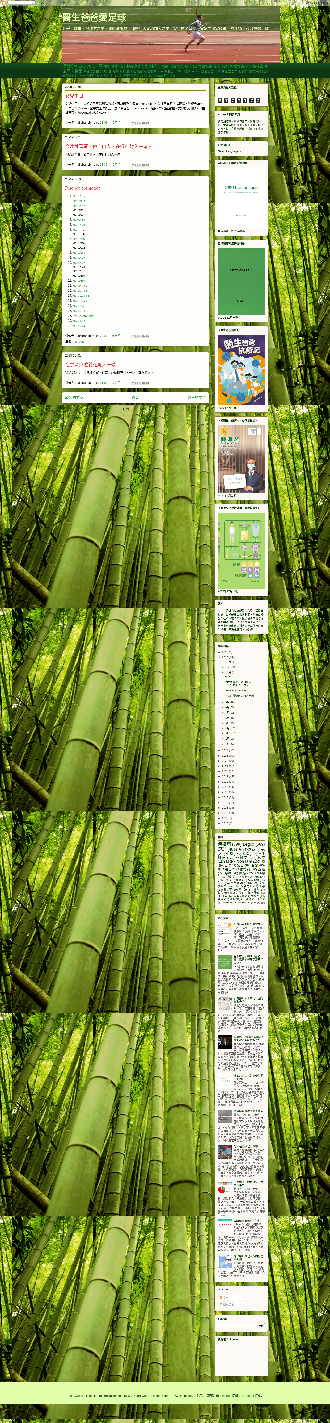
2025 (225, 657)
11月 (228, 667)
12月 (228, 661)
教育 (245, 71)
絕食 (119, 75)
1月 (227, 743)
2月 (227, 738)
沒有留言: (118, 122)
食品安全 (207, 71)
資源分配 (106, 71)
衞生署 (169, 71)
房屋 (166, 75)
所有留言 (228, 1304)
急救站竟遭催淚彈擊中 (247, 1146)
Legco (84, 66)
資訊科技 (149, 66)
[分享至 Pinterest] (147, 123)
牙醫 (185, 71)
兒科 (265, 71)
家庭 (137, 66)
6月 (227, 717)
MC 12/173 (79, 201)
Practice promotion (83, 188)
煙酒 (113, 75)
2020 (225, 771)
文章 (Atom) (140, 409)
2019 (225, 776)
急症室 (226, 71)
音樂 (225, 66)
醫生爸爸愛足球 (94, 17)
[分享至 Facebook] (144, 123)
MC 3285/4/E (80, 320)
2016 (225, 792)
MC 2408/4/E (80, 290)
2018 (225, 781)
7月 (227, 712)
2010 (225, 823)
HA (122, 66)
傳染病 (69, 66)
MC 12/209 (79, 224)
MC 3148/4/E (80, 285)
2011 (225, 818)
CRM (177, 71)
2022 (225, 760)
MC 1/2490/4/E (83, 315)
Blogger (248, 1395)
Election (194, 71)
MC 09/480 (79, 219)
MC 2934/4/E (80, 311)
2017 (225, 786)
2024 (225, 750)
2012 (225, 812)
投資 (172, 75)
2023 (225, 755)
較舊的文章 (197, 398)
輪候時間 (255, 71)
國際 (193, 66)
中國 (129, 66)
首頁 (135, 398)
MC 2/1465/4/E (81, 300)
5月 (227, 722)
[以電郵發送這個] (133, 123)
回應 (78, 71)
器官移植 (128, 75)
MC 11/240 (79, 239)
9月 (227, 702)
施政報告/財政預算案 (246, 66)
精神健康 (93, 75)
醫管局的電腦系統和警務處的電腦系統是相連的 (248, 1038)
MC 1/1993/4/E (81, 295)
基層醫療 (68, 75)
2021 (225, 766)
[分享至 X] (140, 123)
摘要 (126, 71)
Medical (158, 75)
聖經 (261, 869)
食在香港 (111, 66)
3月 (227, 733)
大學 (217, 71)
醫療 (173, 66)
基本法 (236, 71)
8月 (227, 707)
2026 (225, 652)
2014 (225, 802)
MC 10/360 (79, 280)
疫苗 (217, 66)
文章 (225, 1297)
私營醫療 (150, 71)
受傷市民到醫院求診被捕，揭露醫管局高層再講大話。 (248, 959)
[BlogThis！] (136, 123)
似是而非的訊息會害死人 (248, 924)
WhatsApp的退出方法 (247, 1220)
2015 (225, 797)
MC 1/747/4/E (80, 305)
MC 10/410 (79, 257)
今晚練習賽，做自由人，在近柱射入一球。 (108, 146)
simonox (225, 1395)
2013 (225, 807)
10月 (228, 672)
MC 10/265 (79, 252)
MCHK (183, 66)
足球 (98, 66)
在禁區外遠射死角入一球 (90, 364)
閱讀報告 (205, 66)
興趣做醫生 (91, 71)
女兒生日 (74, 96)
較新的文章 (74, 398)
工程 (133, 71)
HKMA (149, 75)
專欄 (70, 71)
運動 (140, 71)
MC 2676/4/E (80, 326)
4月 (227, 728)
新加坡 (117, 71)
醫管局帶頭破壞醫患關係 (248, 1111)
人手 (160, 71)
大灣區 (104, 75)
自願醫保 (139, 75)
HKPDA (80, 75)
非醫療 (163, 66)
